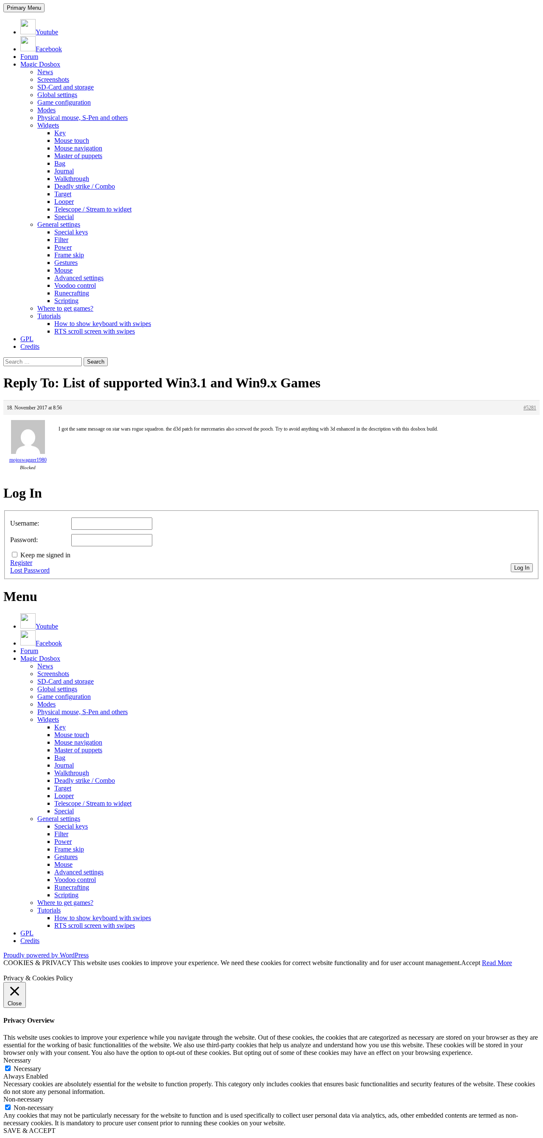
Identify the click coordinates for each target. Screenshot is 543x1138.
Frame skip (69, 255)
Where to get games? (65, 308)
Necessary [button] (17, 1060)
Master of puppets (78, 155)
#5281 (529, 408)
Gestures (66, 262)
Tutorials (49, 316)
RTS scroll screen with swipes (94, 331)
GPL (27, 338)
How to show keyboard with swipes (102, 323)
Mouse (63, 270)
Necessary (27, 1068)
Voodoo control (75, 285)
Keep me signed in (45, 555)
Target (62, 194)
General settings (58, 224)
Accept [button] (470, 962)
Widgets (48, 125)
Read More (497, 962)
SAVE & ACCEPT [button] (29, 1130)
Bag (59, 163)
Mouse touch (71, 140)
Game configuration (64, 102)
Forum (29, 56)
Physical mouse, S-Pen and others (82, 117)
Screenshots (53, 79)
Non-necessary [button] (23, 1099)
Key (60, 132)
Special (64, 216)
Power (63, 247)
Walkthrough (71, 178)
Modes (46, 110)
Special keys (71, 232)
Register (21, 562)
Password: (24, 539)
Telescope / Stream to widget (93, 209)
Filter (61, 239)
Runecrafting (71, 293)
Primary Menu (24, 8)
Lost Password (30, 570)
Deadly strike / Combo (84, 186)
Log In (521, 568)
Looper (64, 201)
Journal (64, 171)
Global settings (57, 94)
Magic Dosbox (40, 64)
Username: (24, 523)
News (45, 71)
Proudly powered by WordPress (46, 955)
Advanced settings (79, 277)
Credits (29, 346)
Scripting (66, 300)
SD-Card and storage (65, 87)
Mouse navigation (78, 148)
